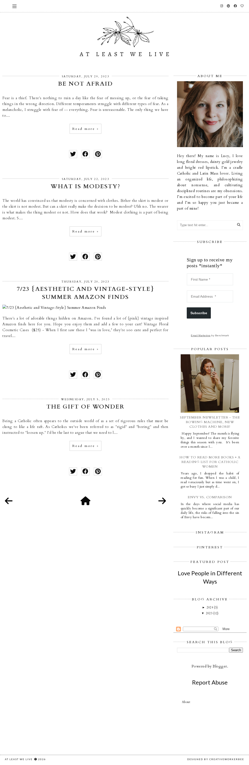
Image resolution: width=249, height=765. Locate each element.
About (186, 702)
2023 (209, 613)
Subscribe (198, 313)
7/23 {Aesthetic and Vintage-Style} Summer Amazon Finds (85, 293)
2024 (210, 607)
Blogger (220, 666)
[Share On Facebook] (85, 154)
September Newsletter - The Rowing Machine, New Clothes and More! (210, 422)
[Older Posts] (162, 501)
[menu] (14, 6)
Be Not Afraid (85, 84)
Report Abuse (210, 682)
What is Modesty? (85, 186)
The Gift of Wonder (85, 407)
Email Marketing (201, 335)
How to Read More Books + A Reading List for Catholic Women (209, 462)
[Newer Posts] (8, 501)
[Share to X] (73, 154)
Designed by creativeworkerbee (215, 759)
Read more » (85, 128)
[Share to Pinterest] (97, 154)
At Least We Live (19, 759)
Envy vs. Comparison (210, 497)
